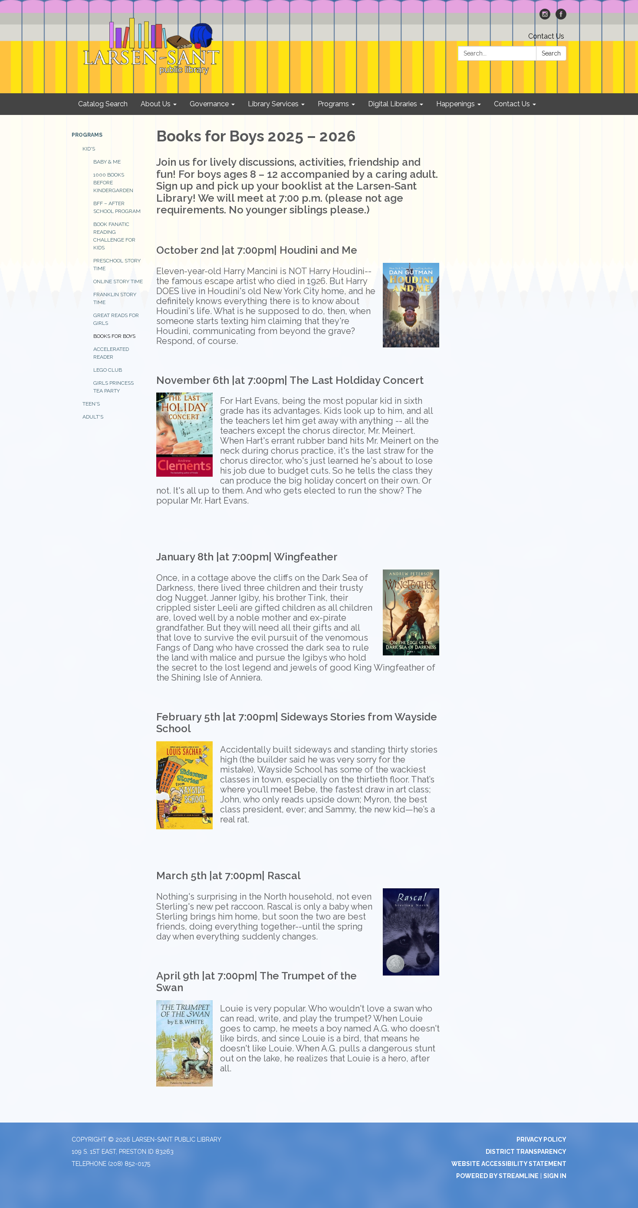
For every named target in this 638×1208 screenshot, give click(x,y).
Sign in (554, 1175)
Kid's (88, 149)
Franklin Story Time (114, 298)
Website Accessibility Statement (508, 1163)
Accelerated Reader (111, 353)
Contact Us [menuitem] (512, 104)
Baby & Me (107, 162)
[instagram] (544, 17)
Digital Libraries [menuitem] (392, 104)
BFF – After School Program (117, 207)
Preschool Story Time (117, 265)
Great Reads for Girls (116, 319)
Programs (87, 135)
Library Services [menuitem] (273, 104)
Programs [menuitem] (333, 104)
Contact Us (546, 36)
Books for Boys (114, 336)
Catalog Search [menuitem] (103, 104)
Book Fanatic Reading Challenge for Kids (114, 236)
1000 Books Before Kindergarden (113, 182)
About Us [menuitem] (156, 104)
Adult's (92, 417)
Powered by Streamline (497, 1175)
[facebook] (561, 17)
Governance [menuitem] (209, 104)
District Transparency (526, 1151)
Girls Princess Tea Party (113, 387)
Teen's (91, 404)
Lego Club (107, 370)
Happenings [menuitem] (455, 104)
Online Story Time (118, 281)
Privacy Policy (541, 1139)
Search (551, 53)
